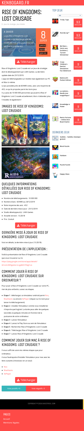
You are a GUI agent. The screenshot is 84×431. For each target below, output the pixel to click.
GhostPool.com (48, 403)
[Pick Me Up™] (55, 34)
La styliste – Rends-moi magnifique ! (65, 93)
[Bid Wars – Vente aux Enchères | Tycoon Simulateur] (55, 47)
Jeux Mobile (21, 24)
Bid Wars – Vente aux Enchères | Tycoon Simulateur (64, 50)
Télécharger (27, 62)
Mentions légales (11, 422)
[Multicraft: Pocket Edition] (55, 79)
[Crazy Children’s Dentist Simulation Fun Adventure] (55, 63)
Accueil (6, 419)
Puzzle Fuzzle (65, 165)
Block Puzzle (64, 146)
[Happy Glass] (55, 175)
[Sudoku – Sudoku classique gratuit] (55, 138)
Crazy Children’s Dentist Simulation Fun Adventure (65, 66)
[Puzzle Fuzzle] (55, 166)
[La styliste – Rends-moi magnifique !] (55, 92)
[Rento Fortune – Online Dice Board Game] (55, 118)
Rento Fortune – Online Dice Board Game (65, 119)
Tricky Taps (64, 20)
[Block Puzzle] (55, 147)
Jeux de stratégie (10, 24)
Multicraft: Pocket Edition (65, 79)
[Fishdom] (55, 156)
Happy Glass (64, 174)
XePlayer (25, 299)
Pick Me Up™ (64, 33)
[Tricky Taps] (55, 21)
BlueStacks (8, 299)
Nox (46, 295)
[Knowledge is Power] (55, 105)
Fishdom (63, 155)
